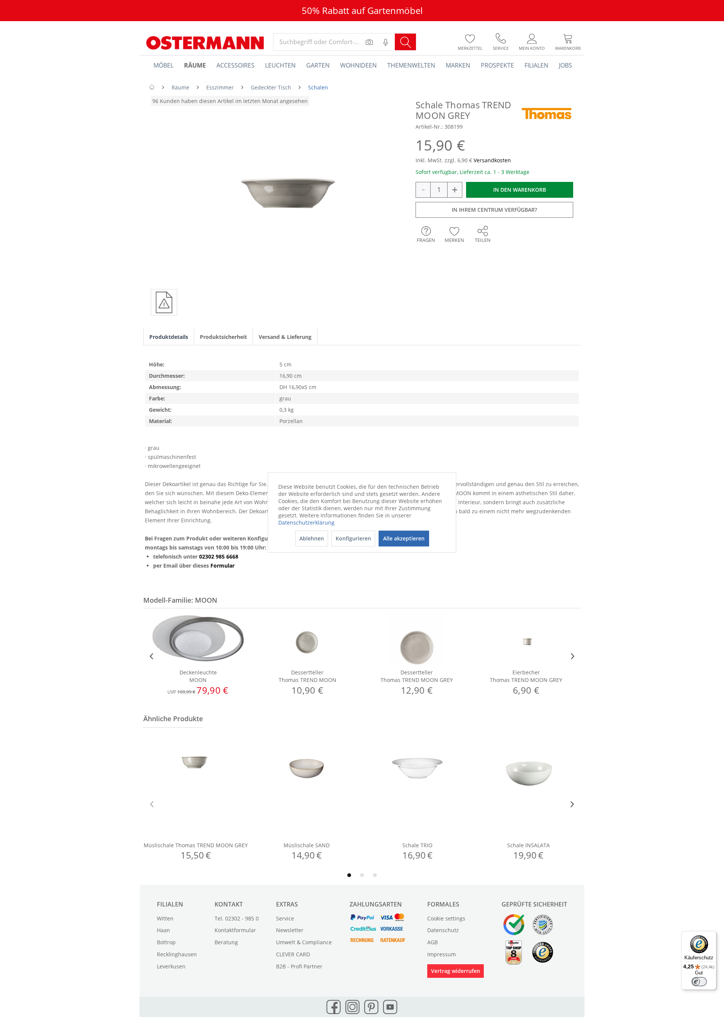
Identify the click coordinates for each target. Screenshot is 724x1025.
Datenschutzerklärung (306, 522)
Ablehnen (311, 538)
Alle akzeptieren (404, 538)
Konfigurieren (353, 538)
